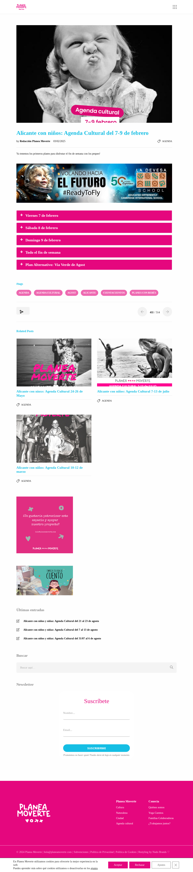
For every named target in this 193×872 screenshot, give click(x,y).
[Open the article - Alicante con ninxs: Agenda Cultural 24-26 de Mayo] (53, 362)
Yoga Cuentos (156, 812)
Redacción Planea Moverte (35, 141)
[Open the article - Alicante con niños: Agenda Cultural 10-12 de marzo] (53, 438)
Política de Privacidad (102, 852)
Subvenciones (81, 852)
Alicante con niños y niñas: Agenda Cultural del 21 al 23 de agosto (61, 621)
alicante (89, 292)
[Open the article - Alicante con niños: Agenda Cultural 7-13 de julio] (134, 362)
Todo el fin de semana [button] (43, 252)
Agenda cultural (124, 823)
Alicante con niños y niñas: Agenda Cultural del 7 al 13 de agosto (60, 629)
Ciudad (120, 818)
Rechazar (140, 864)
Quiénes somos (156, 807)
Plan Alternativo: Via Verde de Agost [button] (55, 265)
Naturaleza (121, 812)
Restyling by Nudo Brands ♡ (154, 852)
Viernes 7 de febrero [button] (41, 215)
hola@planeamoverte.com (58, 852)
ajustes (94, 868)
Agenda (167, 141)
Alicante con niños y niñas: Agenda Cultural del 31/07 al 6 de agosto (62, 638)
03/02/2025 (59, 141)
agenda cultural (48, 292)
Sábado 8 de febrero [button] (41, 228)
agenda (24, 292)
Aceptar (118, 864)
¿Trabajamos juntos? (159, 823)
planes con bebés (144, 292)
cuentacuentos (114, 292)
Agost (71, 292)
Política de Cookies (126, 852)
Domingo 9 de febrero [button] (43, 240)
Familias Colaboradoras (161, 818)
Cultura (120, 807)
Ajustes (161, 864)
